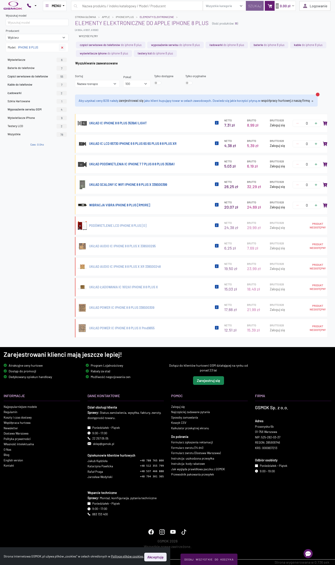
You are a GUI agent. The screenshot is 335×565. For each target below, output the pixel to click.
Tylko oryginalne (195, 76)
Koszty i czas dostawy (18, 417)
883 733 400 (100, 514)
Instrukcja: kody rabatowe (188, 463)
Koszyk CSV (178, 422)
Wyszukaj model (16, 15)
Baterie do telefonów (35, 68)
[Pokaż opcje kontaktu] (31, 6)
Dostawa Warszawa (16, 433)
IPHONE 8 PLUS (125, 16)
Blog (6, 455)
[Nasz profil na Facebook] (151, 532)
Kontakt (9, 465)
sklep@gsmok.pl (103, 444)
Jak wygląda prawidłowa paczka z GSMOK (198, 469)
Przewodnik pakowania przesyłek (192, 474)
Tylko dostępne (163, 76)
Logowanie (318, 6)
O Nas (7, 449)
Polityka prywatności (17, 439)
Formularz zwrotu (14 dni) (187, 448)
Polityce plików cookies (127, 556)
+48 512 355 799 (152, 466)
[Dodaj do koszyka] (325, 123)
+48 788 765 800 (152, 460)
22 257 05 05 (100, 438)
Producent (12, 31)
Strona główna (85, 16)
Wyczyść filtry (88, 36)
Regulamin (10, 412)
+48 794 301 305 (152, 476)
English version (13, 460)
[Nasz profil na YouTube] (173, 532)
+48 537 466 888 (152, 471)
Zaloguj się (277, 125)
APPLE (106, 16)
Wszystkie (35, 134)
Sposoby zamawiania (184, 417)
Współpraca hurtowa (17, 422)
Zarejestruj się (208, 380)
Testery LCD (35, 126)
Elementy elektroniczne (157, 16)
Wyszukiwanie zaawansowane (96, 63)
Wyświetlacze (35, 59)
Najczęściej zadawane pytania (190, 412)
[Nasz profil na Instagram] (162, 532)
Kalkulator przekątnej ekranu (190, 428)
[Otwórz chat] (308, 553)
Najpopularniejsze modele (20, 407)
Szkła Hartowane (35, 101)
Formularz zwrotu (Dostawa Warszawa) (196, 453)
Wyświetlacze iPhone (35, 118)
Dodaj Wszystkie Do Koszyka (209, 559)
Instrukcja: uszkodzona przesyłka (192, 458)
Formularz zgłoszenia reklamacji (192, 442)
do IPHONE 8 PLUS (111, 45)
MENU (56, 5)
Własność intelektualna (19, 444)
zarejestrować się (131, 100)
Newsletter (11, 428)
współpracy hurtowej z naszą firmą (285, 100)
